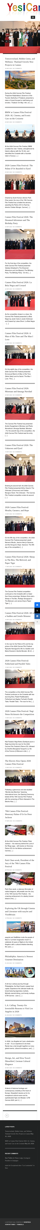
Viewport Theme (10, 1224)
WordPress (27, 1222)
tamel (6, 1165)
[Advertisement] (20, 1190)
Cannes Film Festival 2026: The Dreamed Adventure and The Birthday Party (19, 220)
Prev (6, 41)
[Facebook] (37, 605)
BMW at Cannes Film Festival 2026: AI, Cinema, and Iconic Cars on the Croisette (18, 115)
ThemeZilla (20, 1224)
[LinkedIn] (37, 616)
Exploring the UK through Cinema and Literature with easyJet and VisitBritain (20, 911)
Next (9, 41)
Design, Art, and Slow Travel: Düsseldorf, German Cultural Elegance (18, 1061)
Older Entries (7, 1116)
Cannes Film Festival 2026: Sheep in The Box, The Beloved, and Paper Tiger (20, 560)
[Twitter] (37, 610)
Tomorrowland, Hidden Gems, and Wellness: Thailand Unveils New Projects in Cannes (20, 61)
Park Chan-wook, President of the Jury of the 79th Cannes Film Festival (19, 863)
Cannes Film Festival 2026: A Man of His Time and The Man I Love (19, 336)
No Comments (17, 68)
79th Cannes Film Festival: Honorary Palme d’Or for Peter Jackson (18, 814)
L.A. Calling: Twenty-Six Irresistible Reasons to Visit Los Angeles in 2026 (19, 1008)
